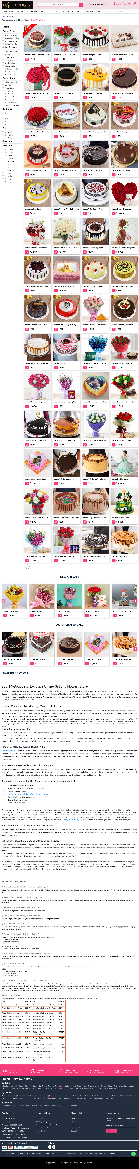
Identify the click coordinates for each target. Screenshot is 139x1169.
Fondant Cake (57, 1088)
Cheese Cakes (69, 1098)
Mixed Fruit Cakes (106, 1098)
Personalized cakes (11, 751)
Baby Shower (63, 1106)
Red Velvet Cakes (99, 1096)
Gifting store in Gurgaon (72, 820)
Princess (21, 1106)
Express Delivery (9, 11)
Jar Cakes (43, 1086)
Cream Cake (103, 1088)
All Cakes (5, 1086)
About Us (39, 1118)
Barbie (54, 1106)
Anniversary (22, 11)
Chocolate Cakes (41, 1096)
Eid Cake (112, 1088)
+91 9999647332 (100, 5)
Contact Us (75, 1118)
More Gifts (119, 11)
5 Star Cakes (112, 1096)
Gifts (57, 11)
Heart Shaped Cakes (91, 1086)
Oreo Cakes (57, 1098)
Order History (41, 1131)
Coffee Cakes (36, 1098)
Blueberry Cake (90, 1088)
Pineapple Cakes (56, 1096)
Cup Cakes (65, 1086)
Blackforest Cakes (9, 1096)
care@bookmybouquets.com (18, 1128)
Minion (77, 1106)
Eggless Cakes (54, 1086)
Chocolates (88, 11)
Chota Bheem (44, 1106)
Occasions (109, 11)
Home (3, 16)
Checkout (74, 1125)
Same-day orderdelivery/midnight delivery (28, 794)
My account (75, 1128)
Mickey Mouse (32, 1106)
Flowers (33, 11)
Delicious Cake (14, 1088)
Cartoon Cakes (107, 1086)
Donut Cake (69, 1088)
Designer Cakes (31, 1086)
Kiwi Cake (79, 1088)
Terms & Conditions (43, 1128)
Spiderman (6, 1106)
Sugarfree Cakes (121, 1086)
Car (71, 1106)
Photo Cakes (76, 1086)
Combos (65, 11)
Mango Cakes (24, 1098)
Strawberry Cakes (71, 1096)
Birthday (98, 11)
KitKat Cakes (124, 1096)
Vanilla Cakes (85, 1096)
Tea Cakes (47, 1098)
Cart (72, 1122)
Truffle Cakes (81, 1098)
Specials (74, 1131)
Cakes (41, 11)
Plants (49, 11)
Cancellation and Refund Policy (48, 1125)
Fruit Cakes (12, 1098)
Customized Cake (28, 1088)
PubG (14, 1106)
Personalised (75, 11)
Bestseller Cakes (17, 1086)
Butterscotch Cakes (25, 1096)
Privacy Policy (41, 1122)
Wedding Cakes (43, 1088)
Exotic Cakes (93, 1098)
